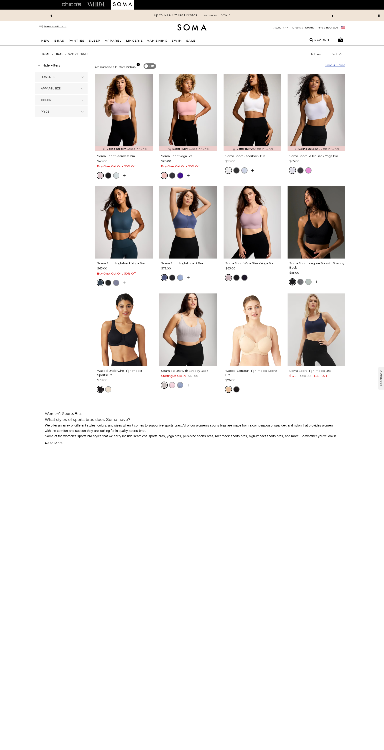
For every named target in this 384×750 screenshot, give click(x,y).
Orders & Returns (303, 27)
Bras (59, 54)
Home (45, 54)
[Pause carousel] (379, 15)
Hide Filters (51, 65)
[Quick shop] (124, 175)
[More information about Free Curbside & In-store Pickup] (138, 64)
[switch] (150, 66)
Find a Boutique (328, 27)
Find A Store (335, 65)
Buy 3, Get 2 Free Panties (175, 15)
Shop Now (209, 15)
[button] (340, 39)
